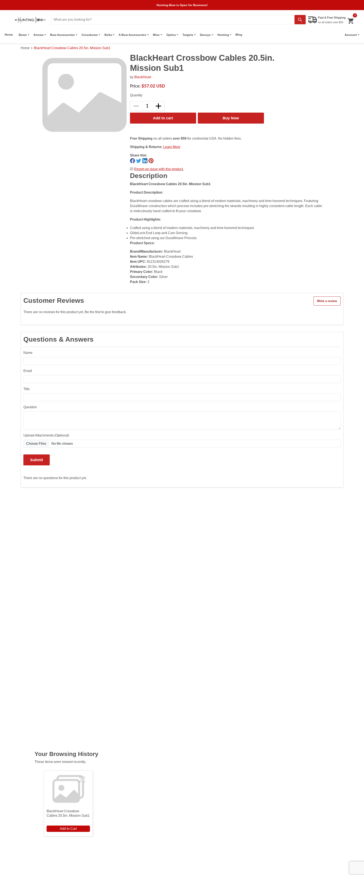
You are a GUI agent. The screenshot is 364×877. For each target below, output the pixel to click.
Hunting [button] (223, 34)
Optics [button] (171, 34)
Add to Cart (68, 828)
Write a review (327, 301)
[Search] (300, 19)
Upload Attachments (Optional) (46, 435)
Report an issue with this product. (159, 169)
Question (30, 407)
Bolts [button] (108, 34)
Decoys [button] (205, 34)
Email (27, 371)
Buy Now (231, 118)
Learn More (171, 147)
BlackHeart (142, 77)
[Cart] (351, 21)
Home (9, 34)
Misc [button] (156, 34)
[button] (352, 35)
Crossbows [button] (90, 34)
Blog (239, 34)
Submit (36, 460)
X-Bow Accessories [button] (132, 34)
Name (27, 352)
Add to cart (163, 118)
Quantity (136, 95)
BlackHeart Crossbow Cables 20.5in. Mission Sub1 (72, 48)
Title (26, 389)
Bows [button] (23, 34)
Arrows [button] (38, 34)
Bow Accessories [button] (62, 34)
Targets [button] (187, 34)
